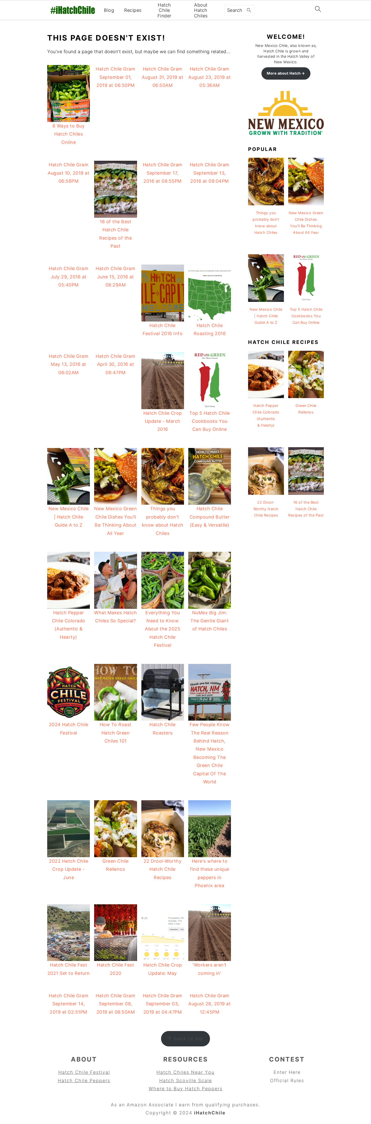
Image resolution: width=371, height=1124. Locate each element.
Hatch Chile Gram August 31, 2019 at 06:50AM (162, 77)
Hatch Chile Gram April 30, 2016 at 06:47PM (115, 364)
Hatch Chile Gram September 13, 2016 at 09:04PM (209, 173)
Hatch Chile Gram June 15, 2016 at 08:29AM (115, 276)
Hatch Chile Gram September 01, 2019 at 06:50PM (115, 77)
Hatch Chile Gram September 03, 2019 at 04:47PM (162, 1004)
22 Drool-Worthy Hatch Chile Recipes (163, 869)
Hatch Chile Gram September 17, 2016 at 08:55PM (162, 173)
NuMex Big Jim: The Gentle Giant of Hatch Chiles (209, 621)
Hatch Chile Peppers (84, 1080)
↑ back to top (186, 1038)
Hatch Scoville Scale (185, 1080)
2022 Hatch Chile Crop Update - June (68, 869)
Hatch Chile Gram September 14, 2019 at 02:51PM (68, 1004)
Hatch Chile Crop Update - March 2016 (162, 421)
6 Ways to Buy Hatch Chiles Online (68, 134)
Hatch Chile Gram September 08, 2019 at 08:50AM (115, 1004)
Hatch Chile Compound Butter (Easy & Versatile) (210, 517)
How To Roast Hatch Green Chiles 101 (115, 733)
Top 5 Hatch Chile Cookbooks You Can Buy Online (209, 421)
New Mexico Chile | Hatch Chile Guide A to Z (68, 517)
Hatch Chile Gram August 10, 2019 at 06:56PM (68, 173)
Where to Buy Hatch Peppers (186, 1088)
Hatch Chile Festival (84, 1072)
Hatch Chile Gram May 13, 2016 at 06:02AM (68, 364)
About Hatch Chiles (201, 10)
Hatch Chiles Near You (185, 1072)
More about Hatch (284, 73)
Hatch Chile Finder (164, 10)
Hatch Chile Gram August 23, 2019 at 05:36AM (209, 77)
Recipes (133, 10)
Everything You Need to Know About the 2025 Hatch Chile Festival (162, 629)
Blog (109, 10)
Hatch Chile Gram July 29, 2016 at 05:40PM (68, 276)
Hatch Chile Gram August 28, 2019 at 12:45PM (209, 1004)
